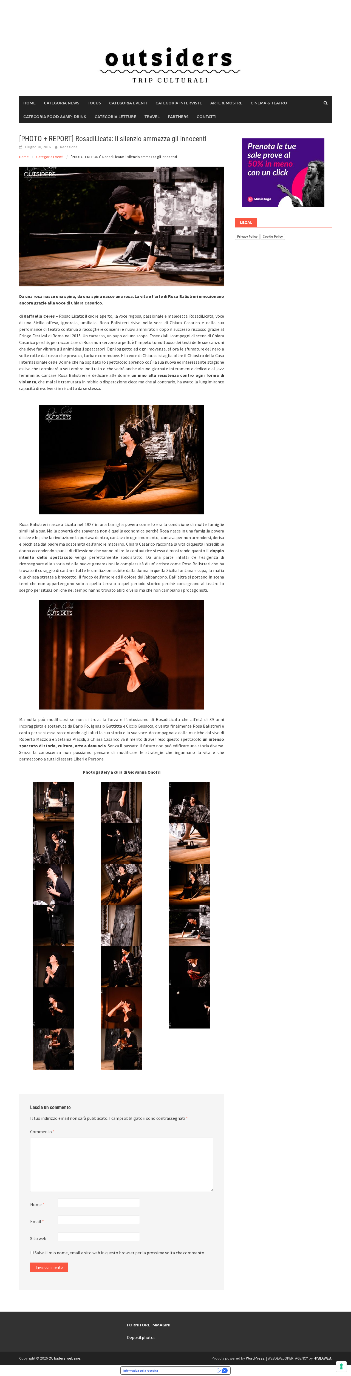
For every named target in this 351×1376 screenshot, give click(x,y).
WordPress (255, 1358)
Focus (94, 103)
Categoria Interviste (178, 103)
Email (37, 1221)
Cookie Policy (273, 236)
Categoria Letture (115, 116)
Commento (42, 1131)
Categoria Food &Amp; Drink (54, 116)
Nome (37, 1204)
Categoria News (61, 103)
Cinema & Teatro (269, 103)
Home (29, 103)
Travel (152, 116)
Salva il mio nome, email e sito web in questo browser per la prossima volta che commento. (120, 1252)
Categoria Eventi (128, 103)
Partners (178, 116)
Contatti (206, 116)
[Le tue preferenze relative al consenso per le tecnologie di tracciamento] (341, 1366)
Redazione (69, 146)
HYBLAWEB (322, 1358)
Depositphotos (141, 1337)
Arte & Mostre (226, 103)
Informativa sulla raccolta (140, 1370)
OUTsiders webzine (64, 1358)
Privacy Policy (247, 236)
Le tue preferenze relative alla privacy (189, 1370)
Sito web (38, 1238)
